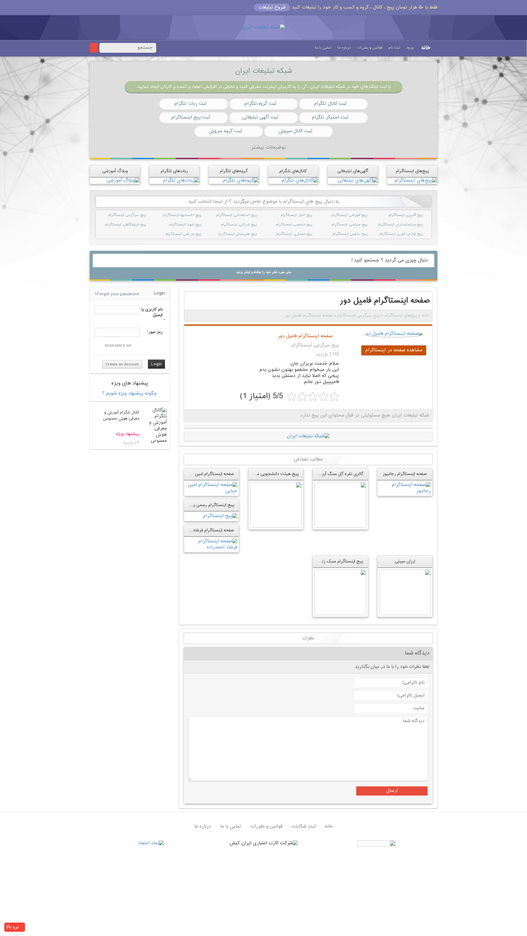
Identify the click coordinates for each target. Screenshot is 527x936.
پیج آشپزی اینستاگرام (415, 215)
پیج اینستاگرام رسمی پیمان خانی (204, 505)
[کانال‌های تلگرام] (299, 180)
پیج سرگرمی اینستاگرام (138, 215)
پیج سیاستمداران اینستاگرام (415, 225)
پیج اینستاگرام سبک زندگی (338, 561)
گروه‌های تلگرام (234, 171)
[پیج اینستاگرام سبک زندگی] (340, 592)
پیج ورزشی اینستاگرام (194, 234)
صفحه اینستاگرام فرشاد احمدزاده (205, 530)
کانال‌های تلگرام (293, 171)
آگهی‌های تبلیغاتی (352, 171)
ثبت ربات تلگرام (190, 104)
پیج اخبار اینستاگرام (304, 215)
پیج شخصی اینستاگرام (304, 225)
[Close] (92, 6)
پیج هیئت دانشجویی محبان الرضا (268, 473)
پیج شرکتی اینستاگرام (249, 225)
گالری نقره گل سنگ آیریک (339, 473)
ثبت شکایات (304, 826)
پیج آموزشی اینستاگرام (360, 215)
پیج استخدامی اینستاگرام (249, 215)
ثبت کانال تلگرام (330, 104)
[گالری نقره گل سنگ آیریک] (340, 505)
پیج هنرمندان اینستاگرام (249, 234)
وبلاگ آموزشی (115, 171)
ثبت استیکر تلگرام (330, 117)
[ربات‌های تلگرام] (181, 180)
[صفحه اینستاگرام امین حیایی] (211, 488)
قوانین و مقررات (369, 48)
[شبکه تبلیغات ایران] (263, 27)
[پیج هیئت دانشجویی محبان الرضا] (276, 505)
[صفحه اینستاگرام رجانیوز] (405, 488)
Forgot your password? (117, 294)
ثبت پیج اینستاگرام (190, 117)
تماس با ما (323, 48)
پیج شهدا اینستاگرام (194, 225)
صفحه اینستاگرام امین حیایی (208, 473)
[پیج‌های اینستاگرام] (415, 180)
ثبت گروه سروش (225, 131)
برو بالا (13, 927)
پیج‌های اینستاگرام (412, 171)
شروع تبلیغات (272, 7)
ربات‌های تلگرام (174, 171)
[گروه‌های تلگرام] (241, 180)
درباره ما (344, 48)
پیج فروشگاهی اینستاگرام (138, 225)
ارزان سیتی (405, 561)
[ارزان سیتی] (405, 592)
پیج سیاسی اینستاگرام (360, 225)
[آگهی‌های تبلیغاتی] (358, 180)
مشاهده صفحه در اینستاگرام (393, 350)
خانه (426, 48)
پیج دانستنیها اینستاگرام (194, 215)
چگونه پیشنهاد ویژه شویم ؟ (129, 393)
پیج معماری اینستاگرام (304, 234)
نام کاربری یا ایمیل (152, 312)
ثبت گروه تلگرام (260, 104)
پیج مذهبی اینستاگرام (360, 234)
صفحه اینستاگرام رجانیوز (405, 473)
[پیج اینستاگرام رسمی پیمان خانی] (220, 516)
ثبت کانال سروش (295, 131)
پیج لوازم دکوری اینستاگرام (415, 234)
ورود (410, 48)
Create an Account (122, 364)
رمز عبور (156, 332)
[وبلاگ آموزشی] (123, 180)
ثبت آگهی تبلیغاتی (260, 117)
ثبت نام (394, 48)
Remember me (118, 346)
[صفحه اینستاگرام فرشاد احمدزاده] (211, 544)
